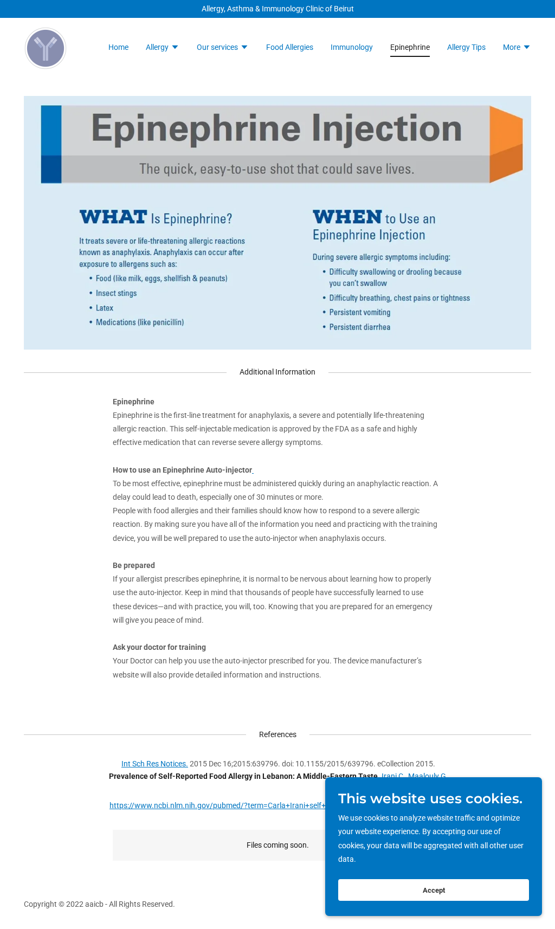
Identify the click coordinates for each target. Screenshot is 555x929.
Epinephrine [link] (410, 47)
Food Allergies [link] (289, 47)
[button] (162, 48)
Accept (434, 890)
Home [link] (118, 47)
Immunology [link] (352, 47)
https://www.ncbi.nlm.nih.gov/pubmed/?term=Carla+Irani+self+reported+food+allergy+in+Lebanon (277, 805)
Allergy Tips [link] (466, 47)
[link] (45, 47)
